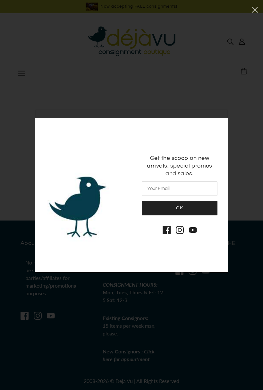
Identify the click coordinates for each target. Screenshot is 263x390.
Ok (179, 208)
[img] (166, 230)
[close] (255, 9)
